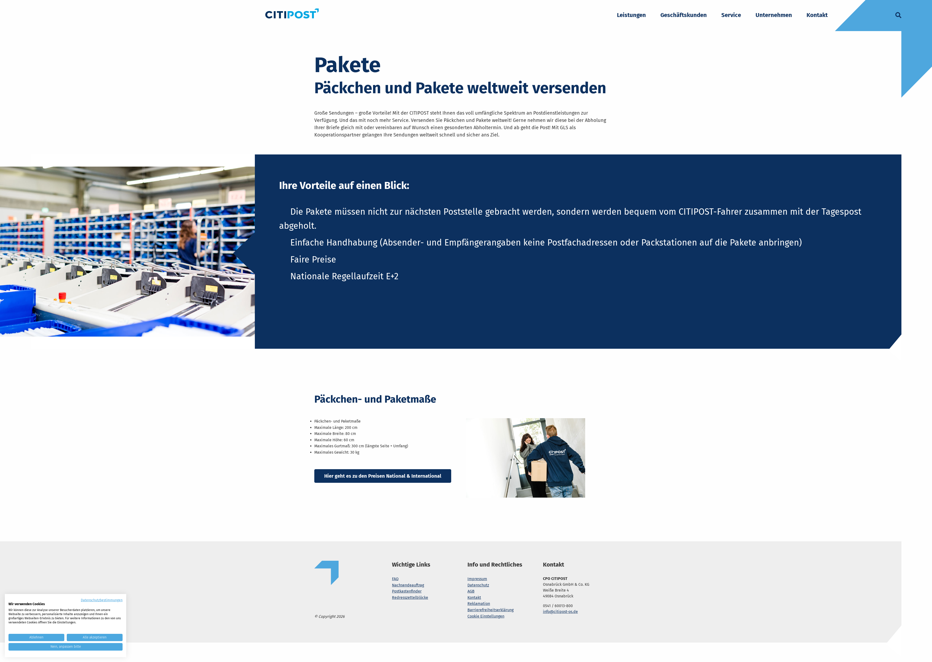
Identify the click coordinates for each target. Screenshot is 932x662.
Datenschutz (478, 585)
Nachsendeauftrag (408, 585)
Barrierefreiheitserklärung (490, 610)
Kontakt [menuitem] (817, 15)
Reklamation (478, 603)
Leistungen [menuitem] (631, 15)
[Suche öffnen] (898, 16)
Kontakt (474, 597)
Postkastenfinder (407, 591)
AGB (470, 591)
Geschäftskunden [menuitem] (683, 15)
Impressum (477, 579)
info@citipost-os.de (560, 611)
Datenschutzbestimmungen (102, 600)
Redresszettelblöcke (410, 597)
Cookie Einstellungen (485, 616)
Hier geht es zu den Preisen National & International (382, 476)
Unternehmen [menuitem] (774, 15)
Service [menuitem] (731, 15)
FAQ (395, 579)
